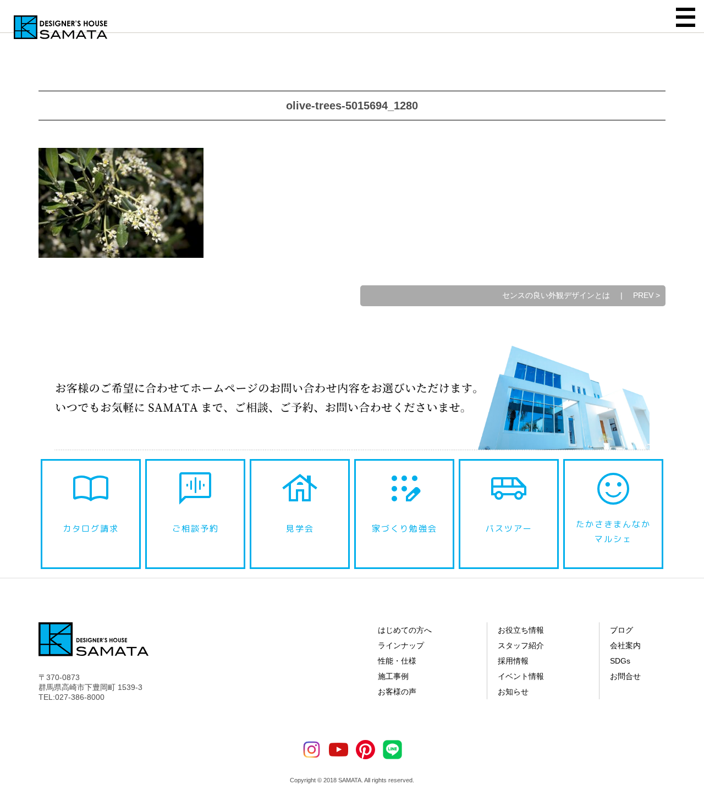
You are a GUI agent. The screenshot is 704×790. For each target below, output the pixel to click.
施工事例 (393, 676)
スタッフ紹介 (521, 645)
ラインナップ (401, 645)
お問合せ (625, 676)
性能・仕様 (397, 660)
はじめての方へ (405, 630)
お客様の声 (397, 691)
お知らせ (513, 691)
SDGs (620, 660)
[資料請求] (690, 612)
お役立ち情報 (521, 630)
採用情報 (513, 660)
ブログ (621, 630)
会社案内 (625, 645)
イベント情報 (521, 676)
